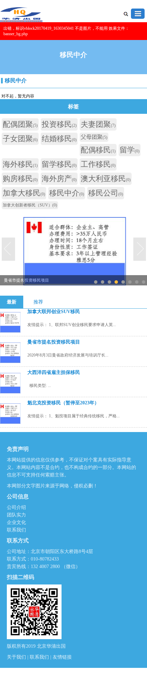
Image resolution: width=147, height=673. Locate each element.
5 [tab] (123, 282)
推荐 (38, 302)
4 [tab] (116, 282)
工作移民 (98, 164)
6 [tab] (130, 282)
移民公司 (105, 193)
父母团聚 (94, 137)
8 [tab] (144, 282)
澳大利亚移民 (106, 178)
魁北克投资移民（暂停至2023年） (63, 402)
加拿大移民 (24, 193)
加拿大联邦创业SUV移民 (53, 311)
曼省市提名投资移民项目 (53, 342)
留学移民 (59, 164)
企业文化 (16, 522)
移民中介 (16, 80)
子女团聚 (20, 138)
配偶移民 (98, 150)
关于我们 (17, 657)
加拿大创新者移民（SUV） (30, 205)
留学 (129, 150)
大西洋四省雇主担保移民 (53, 372)
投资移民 (59, 124)
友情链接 (62, 657)
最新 (11, 302)
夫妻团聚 (98, 124)
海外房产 (59, 178)
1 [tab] (96, 282)
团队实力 (16, 514)
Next (140, 249)
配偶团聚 (20, 124)
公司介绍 (16, 507)
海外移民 (20, 164)
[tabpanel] (73, 249)
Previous (8, 249)
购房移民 (20, 178)
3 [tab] (109, 282)
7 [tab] (137, 282)
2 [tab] (103, 282)
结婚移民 (59, 138)
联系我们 (16, 530)
